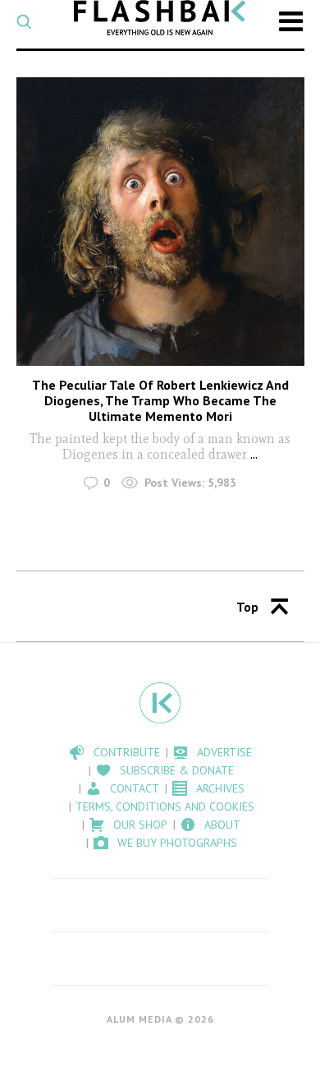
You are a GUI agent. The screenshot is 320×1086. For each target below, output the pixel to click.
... (254, 454)
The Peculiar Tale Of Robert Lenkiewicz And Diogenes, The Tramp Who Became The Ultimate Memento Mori (160, 400)
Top (247, 606)
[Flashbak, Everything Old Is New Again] (160, 17)
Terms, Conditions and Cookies (164, 806)
